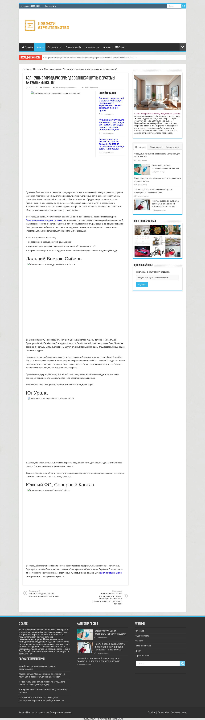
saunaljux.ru (117, 719)
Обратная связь (178, 712)
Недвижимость (92, 47)
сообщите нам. (26, 654)
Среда (121, 47)
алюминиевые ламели (111, 573)
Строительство (54, 47)
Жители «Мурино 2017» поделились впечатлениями (44, 593)
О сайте (151, 712)
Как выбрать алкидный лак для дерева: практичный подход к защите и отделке (99, 659)
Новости (40, 47)
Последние (140, 147)
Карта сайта (50, 6)
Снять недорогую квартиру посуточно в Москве (157, 113)
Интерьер (107, 47)
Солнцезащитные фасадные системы (44, 220)
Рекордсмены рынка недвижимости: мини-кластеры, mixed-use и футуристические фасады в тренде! (107, 597)
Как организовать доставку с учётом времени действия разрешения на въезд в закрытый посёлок (87, 57)
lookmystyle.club (103, 719)
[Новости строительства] (47, 25)
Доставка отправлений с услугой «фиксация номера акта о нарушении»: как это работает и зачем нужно (111, 104)
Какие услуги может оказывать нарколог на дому (110, 632)
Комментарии (172, 147)
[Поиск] (183, 6)
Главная (29, 47)
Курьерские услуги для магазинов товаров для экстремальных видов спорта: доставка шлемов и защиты (111, 124)
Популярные (156, 147)
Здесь (158, 133)
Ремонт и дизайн (73, 47)
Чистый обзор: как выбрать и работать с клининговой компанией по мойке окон (165, 204)
